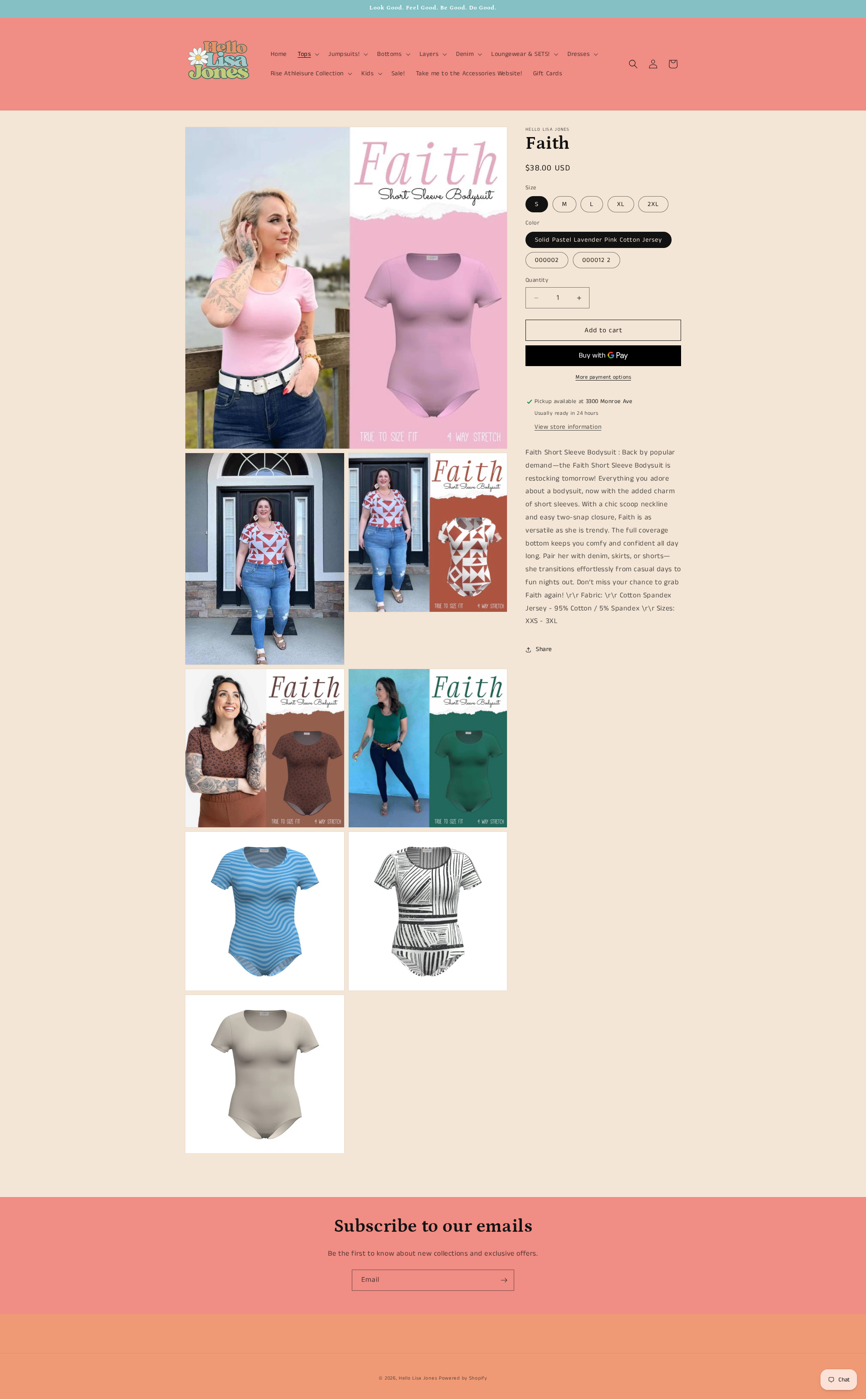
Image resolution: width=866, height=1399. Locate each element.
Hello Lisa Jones (418, 1378)
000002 (547, 260)
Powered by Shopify (463, 1378)
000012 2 (596, 260)
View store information (567, 426)
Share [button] (544, 649)
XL (621, 204)
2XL (653, 204)
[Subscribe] (504, 1280)
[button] (307, 54)
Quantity (536, 280)
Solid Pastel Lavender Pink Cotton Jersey (598, 239)
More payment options (603, 377)
